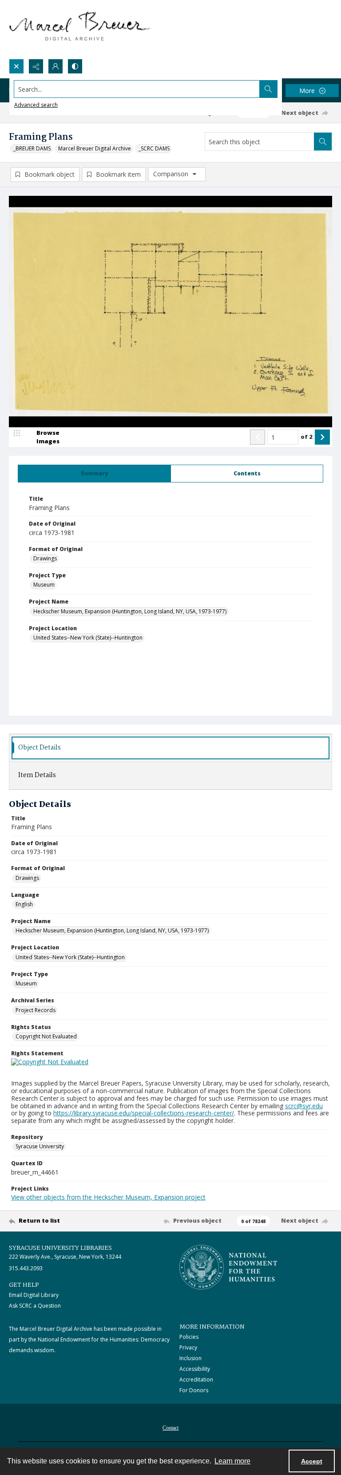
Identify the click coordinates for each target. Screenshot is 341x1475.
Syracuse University (40, 1146)
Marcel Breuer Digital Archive (94, 148)
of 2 (307, 437)
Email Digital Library (34, 1295)
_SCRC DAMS (154, 148)
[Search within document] (323, 141)
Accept (311, 1461)
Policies (188, 1337)
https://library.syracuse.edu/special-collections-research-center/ (143, 1113)
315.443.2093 (26, 1268)
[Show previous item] (257, 437)
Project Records (36, 1010)
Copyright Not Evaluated (46, 1036)
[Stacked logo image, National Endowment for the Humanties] (228, 1267)
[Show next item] (322, 437)
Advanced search (36, 105)
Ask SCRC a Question (35, 1305)
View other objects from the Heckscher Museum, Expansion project (108, 1197)
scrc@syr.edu (304, 1106)
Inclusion (190, 1358)
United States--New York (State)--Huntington (88, 637)
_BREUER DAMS (32, 148)
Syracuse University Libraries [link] (60, 1248)
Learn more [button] (232, 1461)
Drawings (45, 558)
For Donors (193, 1390)
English (24, 904)
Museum (44, 584)
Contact (170, 1428)
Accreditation (196, 1379)
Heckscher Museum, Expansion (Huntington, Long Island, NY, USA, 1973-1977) (129, 611)
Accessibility (194, 1369)
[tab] (94, 473)
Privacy (188, 1347)
